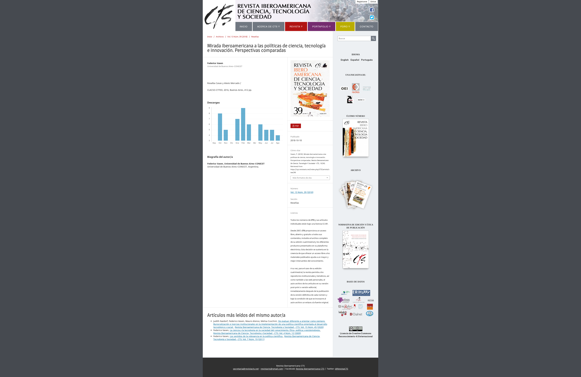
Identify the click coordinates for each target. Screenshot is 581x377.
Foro (345, 26)
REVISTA (296, 26)
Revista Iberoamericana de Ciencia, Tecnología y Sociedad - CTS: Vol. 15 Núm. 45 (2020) (279, 327)
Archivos (220, 36)
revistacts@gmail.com (272, 368)
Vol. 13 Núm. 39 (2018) (237, 36)
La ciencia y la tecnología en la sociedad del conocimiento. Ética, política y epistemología (275, 330)
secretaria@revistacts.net (246, 368)
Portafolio (321, 26)
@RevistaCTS (341, 368)
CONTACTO (366, 26)
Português (367, 60)
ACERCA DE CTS (268, 26)
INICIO (244, 26)
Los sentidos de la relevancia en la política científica (256, 336)
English (345, 60)
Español (355, 60)
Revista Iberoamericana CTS (310, 368)
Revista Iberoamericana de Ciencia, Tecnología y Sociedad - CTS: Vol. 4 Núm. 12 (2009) (257, 333)
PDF (297, 126)
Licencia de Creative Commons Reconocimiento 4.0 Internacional (356, 335)
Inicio (209, 36)
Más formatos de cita (302, 177)
